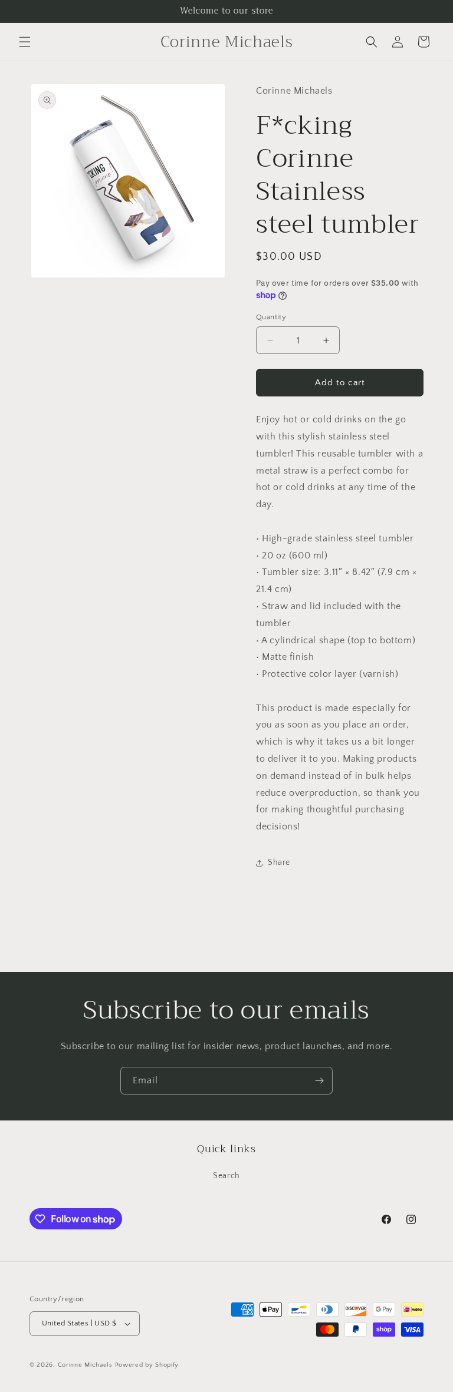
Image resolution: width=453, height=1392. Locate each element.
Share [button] (279, 862)
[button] (25, 42)
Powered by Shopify (147, 1364)
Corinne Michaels (85, 1364)
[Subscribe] (319, 1081)
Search (226, 1176)
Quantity (271, 317)
